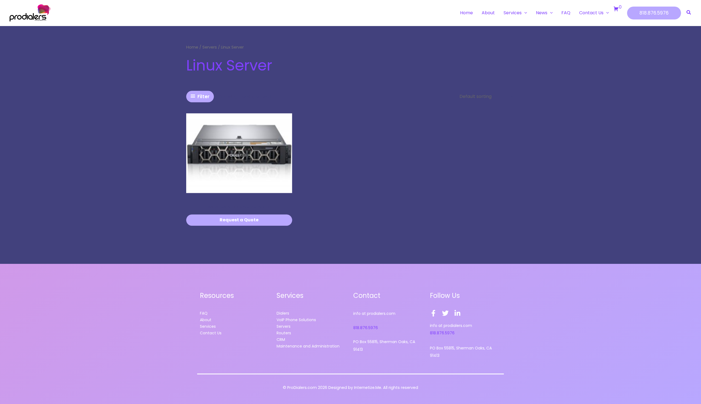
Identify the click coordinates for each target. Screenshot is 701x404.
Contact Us (211, 333)
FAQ (204, 313)
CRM (281, 339)
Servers (209, 47)
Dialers (283, 313)
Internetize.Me (367, 387)
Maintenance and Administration (308, 346)
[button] (524, 12)
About (205, 320)
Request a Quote (239, 220)
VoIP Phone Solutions (296, 320)
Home (192, 47)
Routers (284, 333)
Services (208, 326)
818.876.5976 (365, 327)
